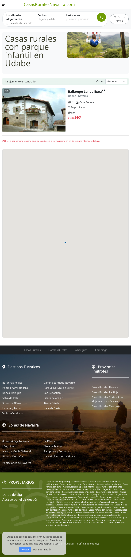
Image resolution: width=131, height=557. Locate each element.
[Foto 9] (35, 129)
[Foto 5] (29, 129)
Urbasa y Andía (11, 408)
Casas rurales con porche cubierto (78, 520)
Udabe (72, 96)
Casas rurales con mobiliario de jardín (93, 489)
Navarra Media (53, 446)
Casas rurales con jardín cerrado (96, 507)
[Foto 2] (25, 129)
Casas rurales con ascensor (112, 497)
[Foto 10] (36, 129)
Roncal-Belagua (11, 393)
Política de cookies (88, 543)
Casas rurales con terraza (100, 509)
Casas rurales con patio (66, 504)
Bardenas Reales (12, 382)
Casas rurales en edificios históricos (96, 504)
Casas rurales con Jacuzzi (94, 522)
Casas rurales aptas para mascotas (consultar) (99, 514)
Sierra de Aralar (53, 398)
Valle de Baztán (53, 408)
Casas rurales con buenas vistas (61, 497)
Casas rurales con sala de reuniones (62, 517)
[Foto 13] (41, 129)
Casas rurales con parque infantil (78, 486)
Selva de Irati (10, 398)
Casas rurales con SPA (87, 497)
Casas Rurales (32, 350)
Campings (101, 350)
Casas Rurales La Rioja (105, 392)
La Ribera (49, 441)
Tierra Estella (51, 403)
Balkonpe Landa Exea (85, 91)
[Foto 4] (28, 129)
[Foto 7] (32, 129)
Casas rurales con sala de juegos (84, 494)
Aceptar (25, 549)
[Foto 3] (26, 129)
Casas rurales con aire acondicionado (63, 522)
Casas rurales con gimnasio (114, 494)
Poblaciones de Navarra (16, 463)
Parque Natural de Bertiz (59, 388)
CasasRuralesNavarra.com (49, 4)
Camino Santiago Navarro (59, 382)
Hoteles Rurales (57, 350)
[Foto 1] (23, 129)
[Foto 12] (39, 129)
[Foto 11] (38, 129)
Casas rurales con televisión (94, 517)
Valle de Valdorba (12, 413)
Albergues (81, 350)
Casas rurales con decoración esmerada (93, 512)
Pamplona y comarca (15, 388)
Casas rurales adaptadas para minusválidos (66, 481)
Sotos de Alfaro (11, 403)
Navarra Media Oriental (16, 451)
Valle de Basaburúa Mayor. (60, 456)
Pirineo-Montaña (12, 456)
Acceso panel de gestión (20, 499)
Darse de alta (12, 494)
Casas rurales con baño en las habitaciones (77, 502)
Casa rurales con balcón (107, 491)
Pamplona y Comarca (56, 451)
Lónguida (8, 446)
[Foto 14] (42, 129)
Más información (42, 549)
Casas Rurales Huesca (105, 387)
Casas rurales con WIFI (68, 507)
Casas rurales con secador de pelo (78, 491)
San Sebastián (52, 393)
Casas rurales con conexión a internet (77, 484)
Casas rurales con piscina (109, 484)
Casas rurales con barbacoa (108, 520)
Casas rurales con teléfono (74, 509)
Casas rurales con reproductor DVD (62, 499)
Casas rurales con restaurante (60, 489)
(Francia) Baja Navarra (15, 441)
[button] (65, 242)
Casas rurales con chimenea (109, 486)
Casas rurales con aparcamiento (96, 499)
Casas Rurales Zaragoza (106, 406)
